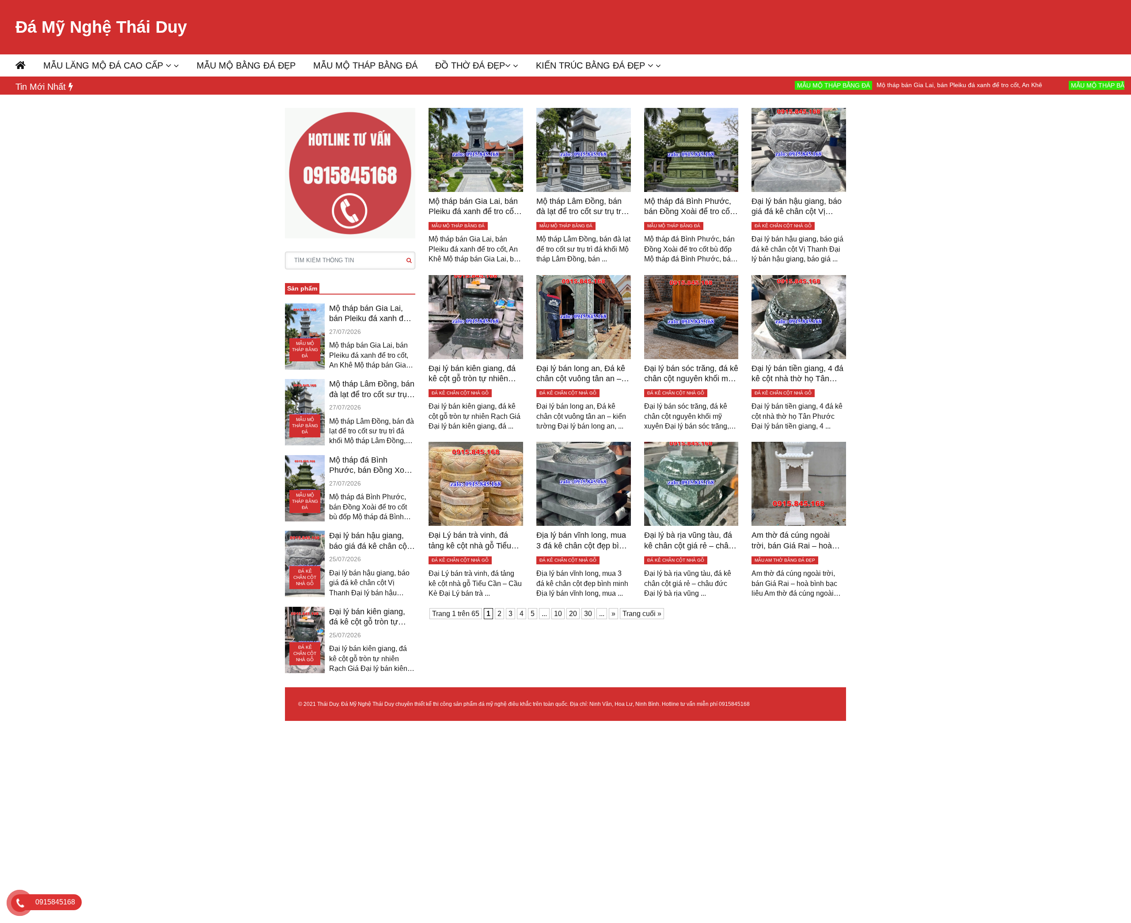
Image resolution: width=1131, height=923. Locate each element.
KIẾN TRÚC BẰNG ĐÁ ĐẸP (592, 65)
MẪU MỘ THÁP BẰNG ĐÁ (365, 65)
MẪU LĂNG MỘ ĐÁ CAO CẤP (104, 65)
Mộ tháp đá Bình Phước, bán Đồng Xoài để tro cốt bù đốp (369, 466)
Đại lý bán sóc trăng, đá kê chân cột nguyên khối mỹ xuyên (691, 374)
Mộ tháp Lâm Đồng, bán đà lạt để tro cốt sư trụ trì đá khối (371, 389)
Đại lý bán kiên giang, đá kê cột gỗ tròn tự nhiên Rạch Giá (367, 617)
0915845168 (734, 704)
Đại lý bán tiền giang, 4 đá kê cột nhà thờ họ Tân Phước (797, 374)
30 (588, 613)
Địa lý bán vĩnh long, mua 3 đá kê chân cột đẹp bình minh (582, 541)
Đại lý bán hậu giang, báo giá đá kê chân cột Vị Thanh (369, 541)
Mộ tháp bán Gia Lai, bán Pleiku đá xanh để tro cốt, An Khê (906, 84)
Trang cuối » (641, 613)
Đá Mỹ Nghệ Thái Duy (101, 27)
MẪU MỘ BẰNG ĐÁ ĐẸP (246, 65)
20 (573, 613)
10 (558, 613)
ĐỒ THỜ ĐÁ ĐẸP (470, 65)
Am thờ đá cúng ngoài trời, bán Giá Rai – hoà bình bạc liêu (791, 541)
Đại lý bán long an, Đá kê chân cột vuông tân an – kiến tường (580, 374)
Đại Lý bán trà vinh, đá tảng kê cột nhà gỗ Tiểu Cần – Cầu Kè (470, 541)
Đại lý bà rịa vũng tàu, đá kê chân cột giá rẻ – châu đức (688, 541)
